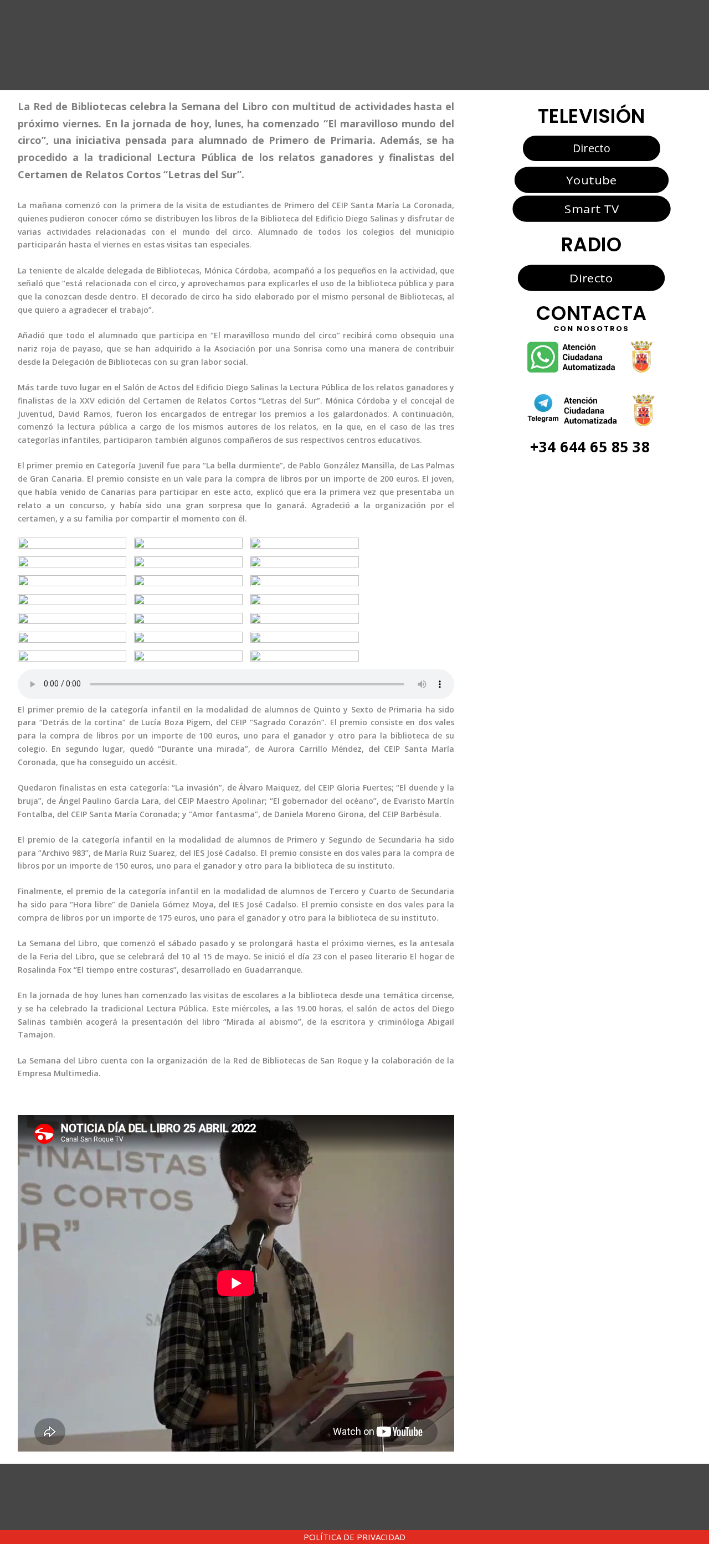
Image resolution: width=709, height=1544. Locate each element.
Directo (591, 148)
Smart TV (591, 208)
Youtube (591, 179)
